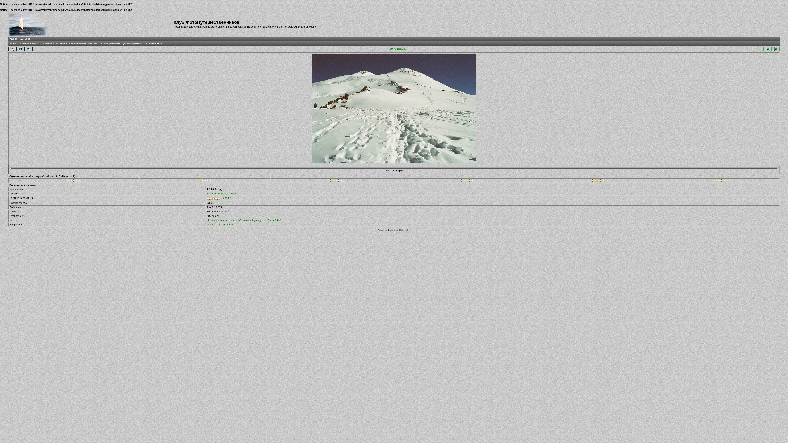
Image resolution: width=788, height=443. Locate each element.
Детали (226, 197)
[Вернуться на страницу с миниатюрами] (12, 49)
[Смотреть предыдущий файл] (767, 49)
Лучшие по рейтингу (132, 43)
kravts (210, 193)
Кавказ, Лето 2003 (225, 193)
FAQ (21, 39)
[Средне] (336, 181)
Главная (13, 39)
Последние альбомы (28, 43)
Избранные (150, 43)
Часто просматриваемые (107, 43)
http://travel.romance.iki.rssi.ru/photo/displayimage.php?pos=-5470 (244, 220)
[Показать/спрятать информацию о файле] (20, 49)
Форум (12, 43)
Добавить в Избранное (220, 224)
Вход (27, 39)
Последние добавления (52, 43)
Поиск (160, 43)
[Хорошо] (467, 181)
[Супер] (721, 181)
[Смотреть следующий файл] (775, 49)
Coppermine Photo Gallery (399, 230)
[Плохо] (205, 181)
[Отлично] (598, 181)
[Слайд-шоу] (28, 49)
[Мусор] (74, 181)
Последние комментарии (79, 43)
